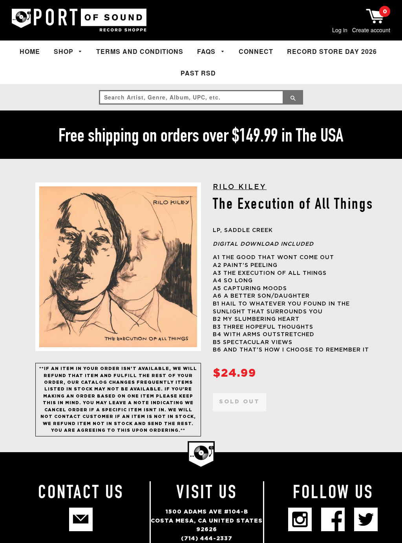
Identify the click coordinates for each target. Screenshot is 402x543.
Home (30, 51)
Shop (64, 51)
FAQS (207, 51)
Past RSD (198, 72)
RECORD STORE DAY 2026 (332, 51)
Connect (256, 51)
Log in (339, 30)
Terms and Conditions (139, 51)
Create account (371, 30)
